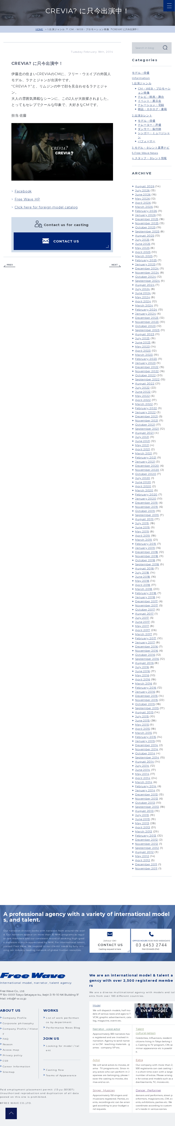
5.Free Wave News (145, 153)
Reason (8, 1044)
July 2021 (142, 437)
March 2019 (143, 539)
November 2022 (147, 371)
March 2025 (144, 256)
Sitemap (9, 1072)
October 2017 (145, 609)
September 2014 (147, 757)
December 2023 (147, 317)
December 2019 (146, 502)
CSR (5, 1060)
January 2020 (145, 498)
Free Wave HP (27, 199)
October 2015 (145, 704)
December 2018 (146, 552)
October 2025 (145, 227)
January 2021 (145, 461)
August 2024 (144, 285)
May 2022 (142, 395)
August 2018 (144, 568)
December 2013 (146, 794)
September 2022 (147, 379)
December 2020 (147, 465)
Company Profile (15, 1017)
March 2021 (143, 453)
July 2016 (142, 667)
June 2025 (142, 243)
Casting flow (55, 1069)
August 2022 (144, 383)
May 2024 (142, 297)
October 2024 (145, 276)
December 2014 (146, 745)
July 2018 (142, 572)
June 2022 (143, 391)
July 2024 (142, 289)
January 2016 (145, 691)
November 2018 (146, 556)
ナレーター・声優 (149, 124)
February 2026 (146, 211)
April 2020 (143, 486)
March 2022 (144, 404)
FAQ (5, 1038)
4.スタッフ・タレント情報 (149, 158)
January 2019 (145, 548)
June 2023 (143, 342)
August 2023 (144, 334)
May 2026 (142, 198)
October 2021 (145, 424)
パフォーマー (146, 141)
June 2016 (142, 671)
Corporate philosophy (18, 1023)
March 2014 (143, 782)
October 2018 (145, 560)
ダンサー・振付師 (149, 129)
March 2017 (143, 634)
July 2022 (142, 387)
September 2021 (147, 428)
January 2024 (145, 313)
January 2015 (145, 741)
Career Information (16, 1066)
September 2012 (147, 848)
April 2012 (142, 860)
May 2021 (142, 445)
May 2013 (142, 823)
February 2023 (146, 358)
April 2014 (142, 778)
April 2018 (142, 585)
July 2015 (142, 716)
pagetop (11, 1113)
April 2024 (143, 301)
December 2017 (146, 601)
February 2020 (146, 494)
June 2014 (142, 769)
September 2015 (147, 708)
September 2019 (147, 515)
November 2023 (147, 322)
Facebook (23, 191)
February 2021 (145, 457)
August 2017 (144, 613)
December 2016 (146, 646)
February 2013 (145, 835)
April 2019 (142, 535)
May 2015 (142, 724)
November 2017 (146, 605)
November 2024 (147, 272)
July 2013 (142, 815)
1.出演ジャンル (56, 29)
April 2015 (142, 728)
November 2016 (146, 650)
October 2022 (145, 375)
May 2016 (142, 675)
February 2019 (145, 543)
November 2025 (147, 223)
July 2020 (142, 478)
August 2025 (144, 235)
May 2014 (142, 774)
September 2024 (147, 280)
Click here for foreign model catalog (46, 207)
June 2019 (142, 527)
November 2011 (146, 868)
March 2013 (143, 831)
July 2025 (142, 239)
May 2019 (142, 531)
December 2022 (147, 367)
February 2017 (145, 638)
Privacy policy (13, 1055)
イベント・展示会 (149, 101)
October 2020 (145, 474)
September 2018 (147, 564)
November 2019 (146, 506)
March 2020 (144, 490)
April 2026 (143, 202)
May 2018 (142, 580)
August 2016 (144, 663)
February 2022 (146, 408)
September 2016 (147, 658)
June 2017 (142, 622)
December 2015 (146, 695)
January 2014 (145, 790)
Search (164, 47)
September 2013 (147, 806)
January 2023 (145, 363)
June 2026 (143, 194)
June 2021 (142, 441)
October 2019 (145, 511)
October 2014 (145, 753)
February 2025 (146, 260)
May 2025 (142, 248)
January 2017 (145, 642)
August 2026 (144, 186)
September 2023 (147, 330)
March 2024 (144, 305)
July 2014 (142, 765)
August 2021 (144, 432)
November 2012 (146, 843)
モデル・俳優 (140, 72)
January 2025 (145, 264)
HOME (39, 29)
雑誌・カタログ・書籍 (152, 109)
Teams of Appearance (61, 1075)
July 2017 (142, 617)
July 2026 (142, 190)
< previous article (9, 265)
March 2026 (144, 206)
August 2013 (144, 811)
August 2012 (144, 852)
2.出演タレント (142, 115)
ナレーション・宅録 (151, 105)
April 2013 (142, 827)
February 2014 (146, 786)
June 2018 (142, 576)
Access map (11, 1049)
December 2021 (146, 416)
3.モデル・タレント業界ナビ (151, 147)
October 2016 (145, 654)
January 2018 (145, 597)
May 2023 (142, 346)
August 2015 (144, 712)
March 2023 (144, 354)
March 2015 (143, 732)
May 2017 (142, 626)
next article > (115, 265)
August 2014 (144, 761)
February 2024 (146, 309)
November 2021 (146, 420)
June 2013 (142, 819)
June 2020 (143, 482)
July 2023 (142, 338)
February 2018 (146, 593)
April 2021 (142, 449)
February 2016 (145, 687)
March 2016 (143, 683)
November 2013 (146, 798)
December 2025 (146, 219)
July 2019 (142, 523)
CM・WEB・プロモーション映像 (89, 29)
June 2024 (143, 293)
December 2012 (146, 839)
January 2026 (145, 215)
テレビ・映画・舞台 (151, 96)
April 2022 (143, 400)
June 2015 (142, 720)
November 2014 (146, 749)
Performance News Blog (63, 1027)
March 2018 (143, 589)
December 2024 (147, 268)
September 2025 (147, 231)
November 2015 (146, 700)
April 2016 (142, 679)
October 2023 (145, 326)
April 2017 (142, 630)
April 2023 (143, 350)
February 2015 (145, 737)
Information (141, 78)
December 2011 (146, 864)
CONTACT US (66, 241)
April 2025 (143, 252)
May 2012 (142, 856)
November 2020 (147, 469)
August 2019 (144, 519)
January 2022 (145, 412)
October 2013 (145, 802)
